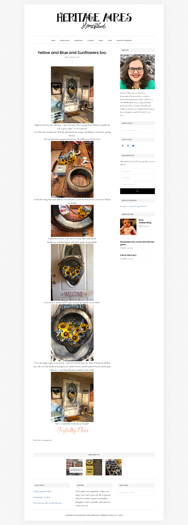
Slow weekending (145, 221)
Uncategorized (47, 440)
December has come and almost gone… (137, 243)
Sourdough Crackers (41, 497)
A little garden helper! (42, 491)
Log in (120, 515)
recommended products (136, 206)
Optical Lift (113, 515)
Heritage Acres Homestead (94, 20)
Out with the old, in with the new (47, 503)
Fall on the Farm (128, 255)
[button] (136, 38)
